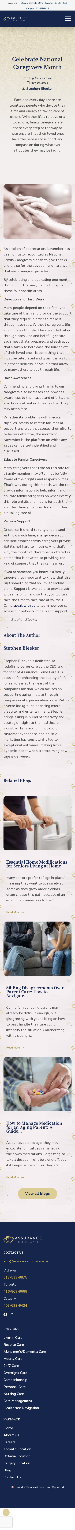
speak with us (24, 605)
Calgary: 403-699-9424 (37, 8)
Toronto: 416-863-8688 (56, 3)
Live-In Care (12, 1337)
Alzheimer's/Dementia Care (24, 1351)
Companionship (15, 1379)
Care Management (17, 1400)
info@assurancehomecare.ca (25, 1261)
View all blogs (37, 1193)
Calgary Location (16, 1463)
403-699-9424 (15, 1305)
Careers (9, 1442)
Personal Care (14, 1386)
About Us (11, 1435)
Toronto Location (17, 1449)
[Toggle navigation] (68, 18)
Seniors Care (43, 78)
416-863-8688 (15, 1291)
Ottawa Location (16, 1456)
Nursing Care (13, 1393)
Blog (31, 78)
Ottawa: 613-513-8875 (32, 3)
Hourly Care (12, 1358)
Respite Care (13, 1344)
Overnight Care (15, 1372)
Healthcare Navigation (21, 1407)
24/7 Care (11, 1365)
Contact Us (12, 1477)
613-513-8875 (15, 1277)
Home (8, 1428)
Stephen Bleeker (39, 88)
